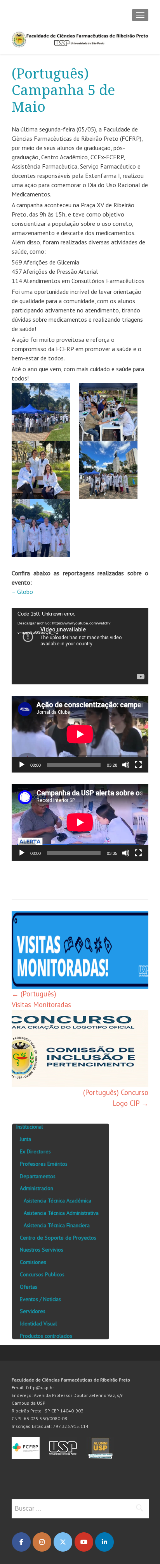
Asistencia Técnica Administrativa (61, 1212)
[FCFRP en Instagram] (42, 1542)
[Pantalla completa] (138, 765)
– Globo (22, 591)
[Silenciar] (126, 765)
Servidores (32, 1311)
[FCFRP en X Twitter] (63, 1542)
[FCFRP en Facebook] (21, 1542)
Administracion (36, 1188)
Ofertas (28, 1286)
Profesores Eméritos (44, 1163)
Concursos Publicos (42, 1274)
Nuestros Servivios (41, 1249)
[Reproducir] (22, 765)
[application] (80, 646)
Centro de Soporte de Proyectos (58, 1237)
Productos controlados (46, 1335)
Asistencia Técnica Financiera (57, 1225)
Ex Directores (35, 1151)
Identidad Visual (38, 1323)
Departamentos (38, 1176)
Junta (25, 1139)
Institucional (29, 1126)
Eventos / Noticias (40, 1299)
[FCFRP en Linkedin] (104, 1542)
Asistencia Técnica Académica (57, 1200)
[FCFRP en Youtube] (84, 1542)
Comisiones (33, 1262)
